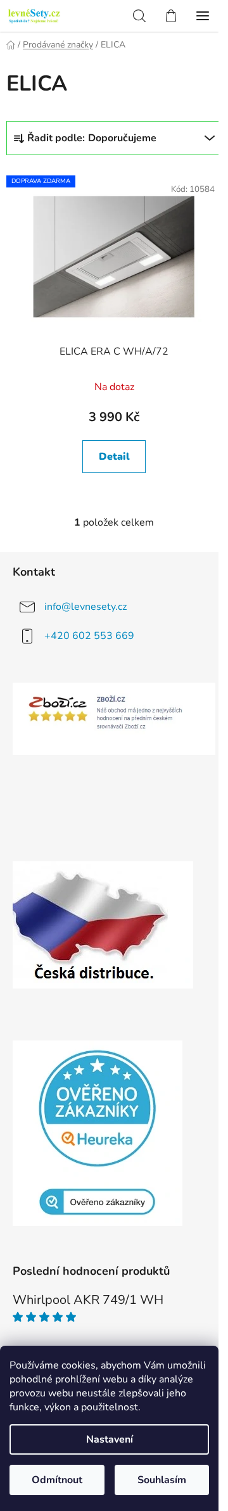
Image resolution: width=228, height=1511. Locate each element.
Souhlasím (161, 1480)
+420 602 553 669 (89, 636)
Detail (114, 457)
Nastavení (109, 1439)
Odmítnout (57, 1480)
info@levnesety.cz (85, 607)
